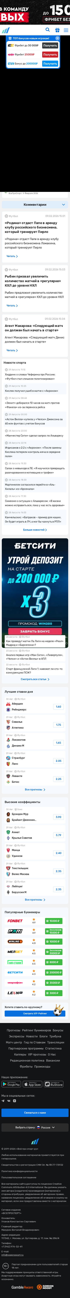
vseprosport (6, 30)
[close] (57, 38)
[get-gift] (57, 30)
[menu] (66, 30)
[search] (48, 30)
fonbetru (35, 649)
